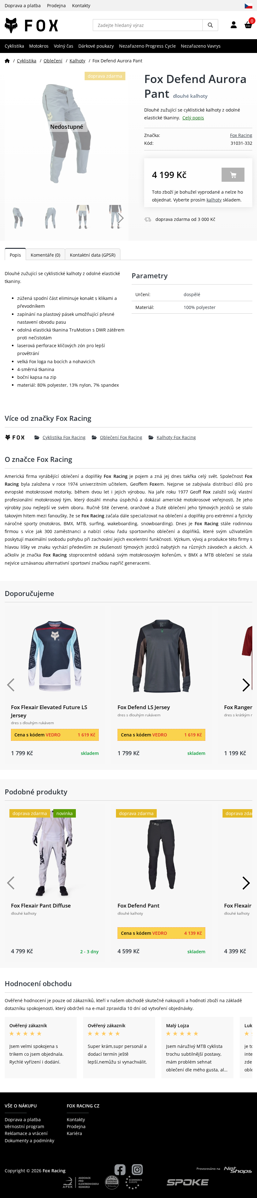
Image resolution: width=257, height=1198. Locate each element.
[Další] (246, 685)
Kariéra (74, 1133)
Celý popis (193, 118)
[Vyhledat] (210, 25)
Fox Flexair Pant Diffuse (41, 905)
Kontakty (81, 5)
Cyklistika (14, 46)
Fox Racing (241, 135)
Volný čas (63, 46)
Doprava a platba (23, 5)
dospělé (192, 294)
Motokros (39, 46)
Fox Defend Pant (139, 905)
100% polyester (200, 307)
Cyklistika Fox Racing (64, 437)
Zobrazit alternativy (233, 175)
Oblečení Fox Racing (121, 437)
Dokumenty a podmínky (29, 1140)
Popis (15, 255)
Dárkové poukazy (96, 46)
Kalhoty (77, 61)
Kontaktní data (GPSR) (92, 255)
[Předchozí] (11, 685)
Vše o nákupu (21, 1106)
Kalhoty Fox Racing (176, 437)
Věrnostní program (24, 1126)
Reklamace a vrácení (26, 1133)
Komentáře (45, 255)
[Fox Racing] (19, 437)
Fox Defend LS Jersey (144, 707)
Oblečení (53, 61)
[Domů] (7, 61)
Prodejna (56, 5)
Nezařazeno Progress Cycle (147, 46)
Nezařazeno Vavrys (201, 46)
